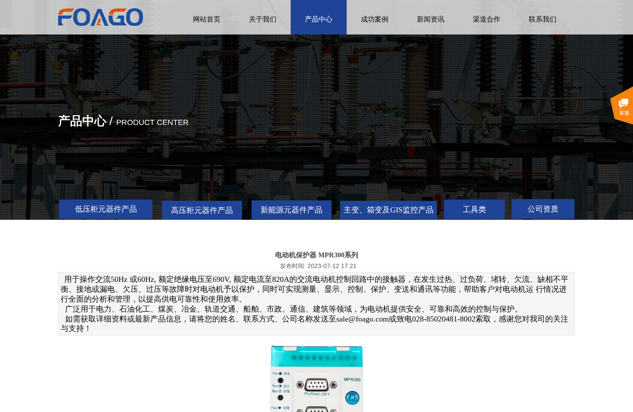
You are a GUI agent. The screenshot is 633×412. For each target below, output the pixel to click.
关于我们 (262, 19)
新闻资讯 (430, 19)
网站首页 (206, 19)
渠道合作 (486, 19)
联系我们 (542, 19)
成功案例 (374, 19)
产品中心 (318, 19)
